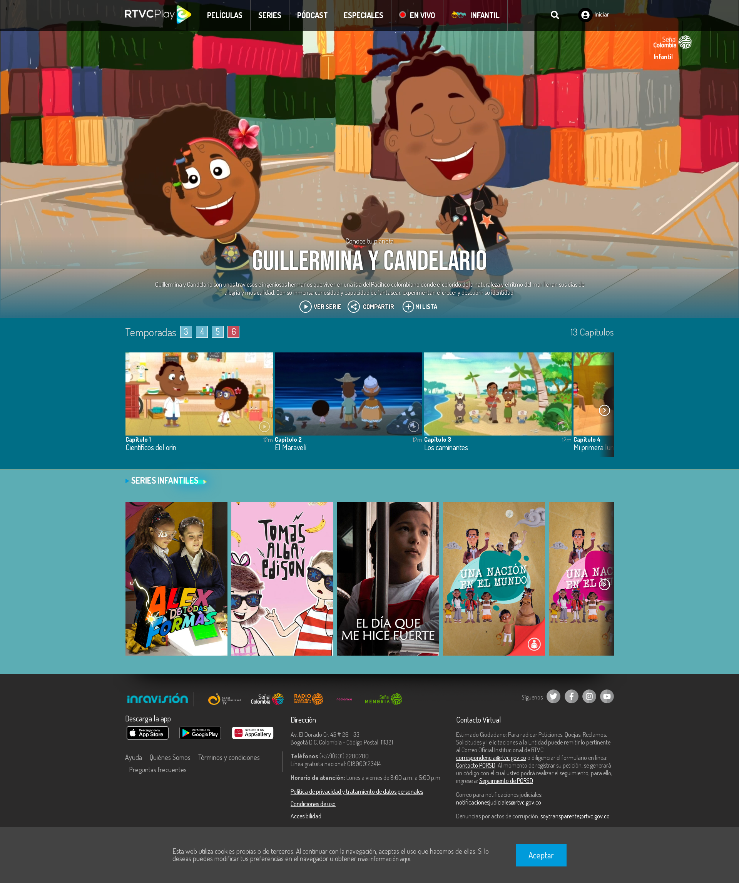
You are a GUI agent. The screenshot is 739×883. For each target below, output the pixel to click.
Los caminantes (446, 447)
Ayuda (133, 757)
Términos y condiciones (229, 757)
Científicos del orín (150, 447)
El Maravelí (290, 447)
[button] (604, 410)
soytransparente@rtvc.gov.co (575, 816)
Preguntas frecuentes (158, 769)
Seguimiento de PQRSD (506, 781)
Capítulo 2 (288, 439)
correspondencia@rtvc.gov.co (491, 757)
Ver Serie (327, 306)
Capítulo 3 (437, 439)
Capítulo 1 (138, 439)
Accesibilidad (306, 816)
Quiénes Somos (170, 757)
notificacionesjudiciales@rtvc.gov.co (498, 802)
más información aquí (384, 859)
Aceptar (541, 855)
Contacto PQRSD (475, 765)
